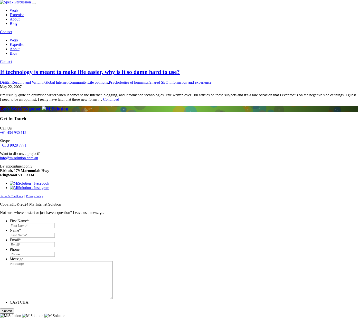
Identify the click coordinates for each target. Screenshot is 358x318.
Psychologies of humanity (128, 82)
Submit (7, 311)
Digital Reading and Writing (21, 82)
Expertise (17, 15)
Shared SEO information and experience (180, 82)
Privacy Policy (34, 196)
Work (14, 10)
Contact (6, 32)
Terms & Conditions (11, 196)
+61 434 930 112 (13, 132)
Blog (13, 23)
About (14, 19)
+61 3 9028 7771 (13, 145)
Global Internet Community (65, 82)
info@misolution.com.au (19, 158)
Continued (111, 99)
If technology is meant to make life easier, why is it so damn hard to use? (90, 72)
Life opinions (97, 82)
